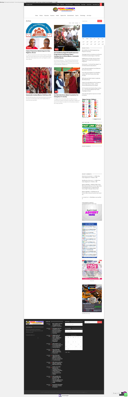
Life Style (89, 15)
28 (71, 349)
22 (73, 346)
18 (80, 344)
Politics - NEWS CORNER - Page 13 (89, 239)
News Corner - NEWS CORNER (88, 242)
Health (57, 15)
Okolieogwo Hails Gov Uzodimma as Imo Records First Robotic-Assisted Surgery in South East (92, 55)
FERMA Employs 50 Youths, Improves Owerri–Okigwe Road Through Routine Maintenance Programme (91, 60)
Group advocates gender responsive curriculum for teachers (57, 385)
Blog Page (83, 4)
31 (78, 349)
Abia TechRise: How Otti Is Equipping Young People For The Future (90, 50)
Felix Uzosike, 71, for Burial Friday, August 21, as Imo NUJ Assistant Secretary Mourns (91, 64)
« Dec (66, 352)
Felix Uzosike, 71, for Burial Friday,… (89, 236)
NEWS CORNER (91, 230)
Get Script (85, 257)
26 (66, 349)
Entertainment (70, 15)
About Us (62, 4)
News (36, 15)
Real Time (89, 257)
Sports (76, 15)
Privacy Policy (77, 4)
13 (68, 344)
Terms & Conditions (69, 4)
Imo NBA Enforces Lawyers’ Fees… (89, 226)
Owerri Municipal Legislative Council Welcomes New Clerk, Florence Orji (91, 69)
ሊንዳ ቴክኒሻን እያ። (85, 197)
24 (78, 346)
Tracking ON (93, 257)
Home (58, 4)
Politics (41, 15)
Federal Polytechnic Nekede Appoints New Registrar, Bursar (38, 52)
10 (78, 342)
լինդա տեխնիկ (85, 184)
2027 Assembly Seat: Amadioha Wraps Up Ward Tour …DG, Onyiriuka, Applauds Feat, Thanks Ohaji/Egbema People (91, 89)
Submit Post (89, 4)
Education (46, 15)
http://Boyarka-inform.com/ (87, 180)
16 (75, 344)
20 (68, 346)
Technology (82, 15)
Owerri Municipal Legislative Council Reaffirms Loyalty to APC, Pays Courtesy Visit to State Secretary (91, 74)
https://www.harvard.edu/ (87, 176)
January (76, 23)
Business (52, 15)
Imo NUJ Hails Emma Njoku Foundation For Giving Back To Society (66, 96)
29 (73, 349)
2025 (73, 23)
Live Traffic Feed (89, 224)
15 (73, 344)
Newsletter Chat (96, 4)
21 (71, 346)
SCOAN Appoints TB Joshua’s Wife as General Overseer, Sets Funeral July (91, 193)
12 (66, 344)
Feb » (69, 352)
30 (75, 349)
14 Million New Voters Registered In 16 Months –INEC (91, 176)
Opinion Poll (63, 15)
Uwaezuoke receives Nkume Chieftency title (38, 95)
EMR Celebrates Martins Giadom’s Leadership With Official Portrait (57, 363)
